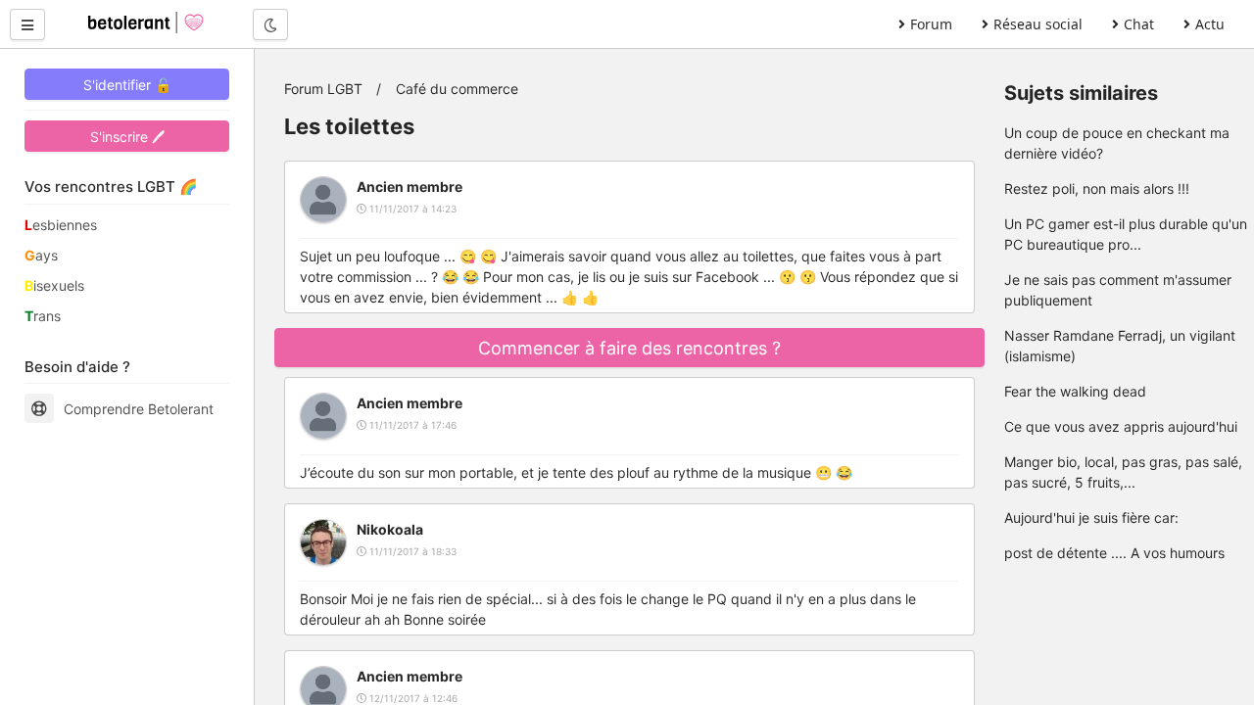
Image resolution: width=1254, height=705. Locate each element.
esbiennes (60, 224)
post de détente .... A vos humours (1114, 552)
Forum (931, 24)
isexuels (54, 285)
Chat (1139, 24)
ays (41, 255)
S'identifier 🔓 (127, 84)
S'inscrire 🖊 (127, 136)
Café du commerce (457, 88)
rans (42, 315)
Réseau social (1038, 24)
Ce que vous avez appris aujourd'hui (1120, 426)
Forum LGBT (323, 88)
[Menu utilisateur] (27, 24)
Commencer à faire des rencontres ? (629, 348)
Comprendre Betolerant (139, 408)
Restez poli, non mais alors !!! (1096, 188)
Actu (1210, 24)
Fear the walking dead (1075, 391)
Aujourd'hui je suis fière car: (1091, 517)
